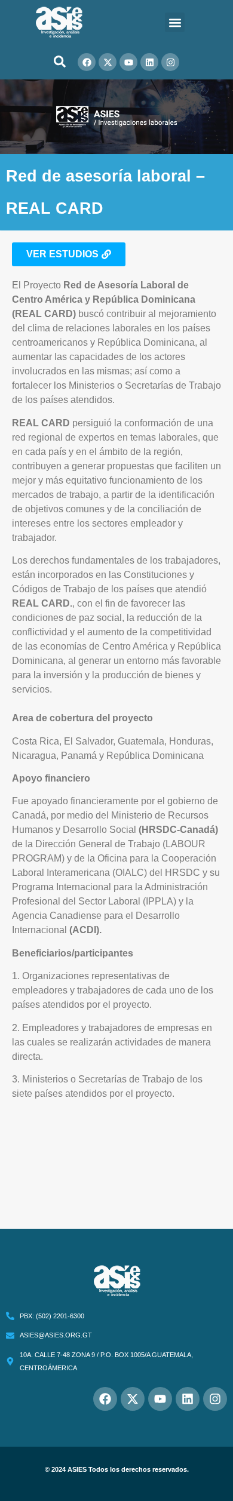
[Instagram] (170, 62)
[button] (175, 22)
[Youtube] (128, 62)
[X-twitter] (107, 62)
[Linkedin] (149, 62)
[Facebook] (87, 62)
